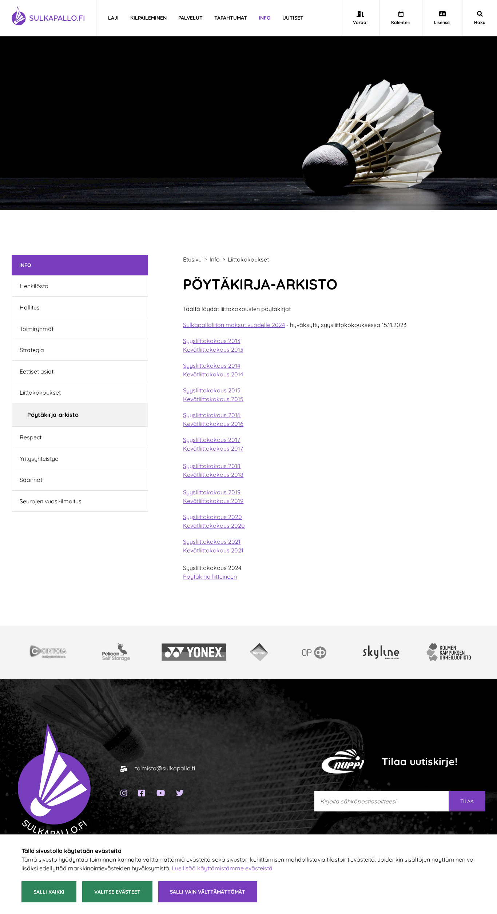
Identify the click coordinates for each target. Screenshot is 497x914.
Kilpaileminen (148, 18)
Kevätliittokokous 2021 (213, 550)
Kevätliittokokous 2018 (213, 474)
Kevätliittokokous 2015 (213, 399)
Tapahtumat (230, 18)
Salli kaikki (48, 892)
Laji (113, 18)
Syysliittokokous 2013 (211, 340)
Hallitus (30, 307)
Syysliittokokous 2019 (211, 492)
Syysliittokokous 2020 (212, 516)
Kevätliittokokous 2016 (213, 423)
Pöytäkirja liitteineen (210, 576)
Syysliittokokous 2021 (211, 541)
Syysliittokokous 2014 (211, 365)
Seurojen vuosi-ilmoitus (50, 501)
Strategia (32, 350)
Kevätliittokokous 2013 (213, 349)
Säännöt (31, 479)
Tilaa (467, 801)
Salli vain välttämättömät (207, 892)
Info (265, 18)
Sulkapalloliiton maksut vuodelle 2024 (234, 324)
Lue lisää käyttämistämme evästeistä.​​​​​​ (223, 868)
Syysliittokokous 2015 (211, 390)
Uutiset (292, 18)
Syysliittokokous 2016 (211, 415)
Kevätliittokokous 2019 (213, 500)
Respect (30, 437)
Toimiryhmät (36, 328)
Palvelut (190, 18)
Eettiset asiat (36, 371)
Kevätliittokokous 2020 (214, 525)
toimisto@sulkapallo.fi (165, 768)
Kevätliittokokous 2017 (213, 448)
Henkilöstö (34, 286)
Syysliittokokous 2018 (211, 466)
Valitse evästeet (117, 892)
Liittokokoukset (40, 392)
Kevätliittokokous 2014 (213, 374)
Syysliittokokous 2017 (211, 439)
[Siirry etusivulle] (54, 780)
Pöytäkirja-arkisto (53, 414)
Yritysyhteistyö (39, 458)
